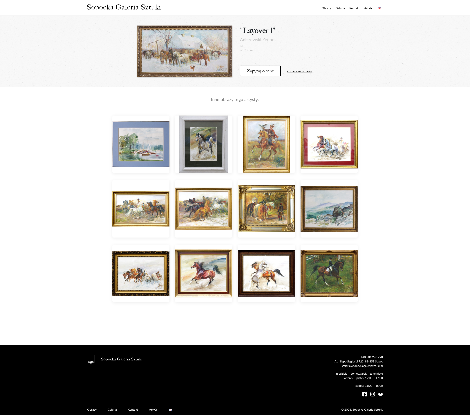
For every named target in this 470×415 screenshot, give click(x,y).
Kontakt (354, 8)
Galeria (340, 8)
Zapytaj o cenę (260, 70)
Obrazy (326, 8)
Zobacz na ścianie (299, 71)
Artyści (368, 8)
